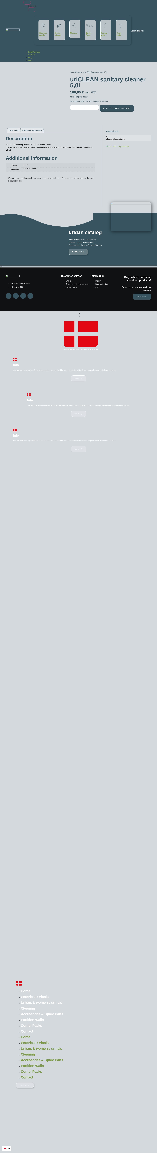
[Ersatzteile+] (120, 26)
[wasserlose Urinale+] (43, 26)
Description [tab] (14, 130)
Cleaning (78, 72)
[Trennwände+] (105, 26)
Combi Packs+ (88, 34)
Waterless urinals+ (43, 34)
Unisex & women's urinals (41, 1003)
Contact (27, 1031)
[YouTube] (23, 296)
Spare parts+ (119, 34)
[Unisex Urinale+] (58, 26)
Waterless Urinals (35, 997)
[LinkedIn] (30, 296)
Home (72, 72)
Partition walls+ (104, 34)
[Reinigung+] (74, 26)
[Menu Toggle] (27, 2)
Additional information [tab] (32, 130)
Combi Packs (31, 1026)
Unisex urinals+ (58, 34)
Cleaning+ (74, 33)
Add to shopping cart (117, 108)
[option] (6, 1148)
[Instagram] (8, 296)
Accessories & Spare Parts (42, 1014)
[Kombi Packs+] (89, 26)
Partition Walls (32, 1020)
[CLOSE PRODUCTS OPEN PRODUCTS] (31, 9)
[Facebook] (16, 296)
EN (8, 1148)
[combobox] (6, 1148)
